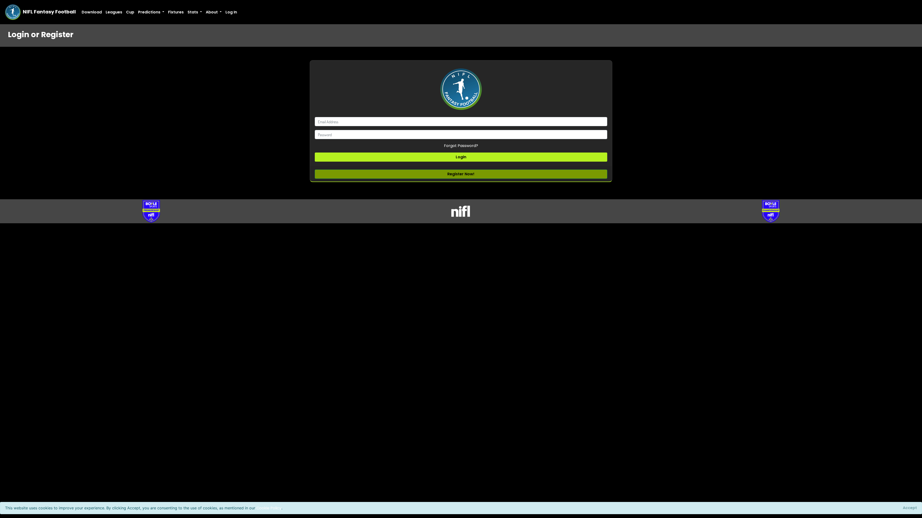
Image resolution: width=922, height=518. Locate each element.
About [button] (212, 12)
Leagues (114, 12)
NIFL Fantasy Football (49, 11)
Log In (231, 12)
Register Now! (460, 174)
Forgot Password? (461, 145)
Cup (130, 12)
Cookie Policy (268, 508)
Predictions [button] (149, 12)
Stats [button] (193, 12)
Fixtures (176, 12)
